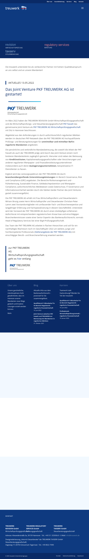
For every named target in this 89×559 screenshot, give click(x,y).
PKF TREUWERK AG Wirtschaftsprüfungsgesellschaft (56, 127)
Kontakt (81, 1)
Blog (75, 1)
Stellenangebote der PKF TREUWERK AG (53, 232)
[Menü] (82, 8)
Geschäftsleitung (59, 1)
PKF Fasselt (68, 124)
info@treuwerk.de (72, 535)
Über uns (49, 1)
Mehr (10, 313)
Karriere (69, 1)
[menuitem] (49, 1)
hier (19, 258)
